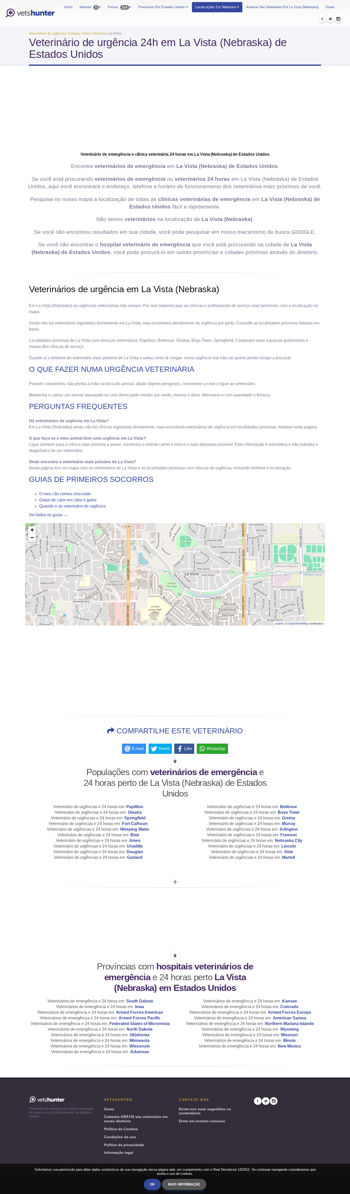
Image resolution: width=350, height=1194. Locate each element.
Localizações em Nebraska (215, 7)
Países (117, 7)
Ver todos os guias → (48, 515)
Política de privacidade (124, 1145)
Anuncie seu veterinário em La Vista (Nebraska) (282, 7)
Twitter (330, 19)
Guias (330, 7)
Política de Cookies (121, 1129)
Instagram (338, 19)
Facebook (322, 19)
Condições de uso (120, 1137)
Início (68, 7)
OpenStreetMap (298, 623)
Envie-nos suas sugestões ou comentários (205, 1111)
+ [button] (32, 530)
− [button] (32, 537)
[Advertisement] (175, 110)
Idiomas (88, 7)
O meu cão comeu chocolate (65, 494)
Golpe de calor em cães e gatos (68, 500)
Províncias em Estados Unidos (162, 7)
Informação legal (118, 1152)
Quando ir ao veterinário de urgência (72, 506)
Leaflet (279, 623)
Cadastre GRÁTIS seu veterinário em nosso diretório (136, 1119)
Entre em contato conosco (202, 1121)
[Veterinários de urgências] (30, 13)
